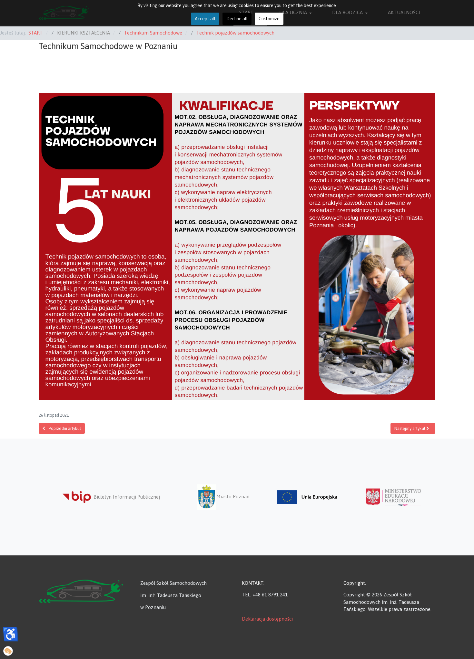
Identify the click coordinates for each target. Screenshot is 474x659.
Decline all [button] (237, 18)
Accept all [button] (205, 18)
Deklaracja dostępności (267, 619)
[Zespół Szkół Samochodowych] (81, 590)
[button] (8, 651)
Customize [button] (269, 18)
